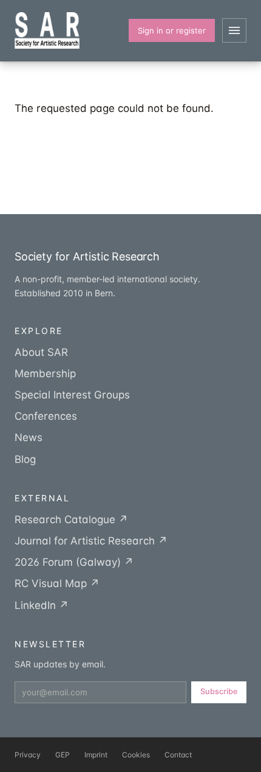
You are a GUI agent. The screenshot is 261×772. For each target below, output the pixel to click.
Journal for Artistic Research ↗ (91, 541)
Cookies (136, 754)
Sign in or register (172, 30)
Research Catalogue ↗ (71, 519)
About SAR (41, 352)
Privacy (28, 754)
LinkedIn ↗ (42, 605)
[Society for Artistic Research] (47, 30)
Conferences (46, 416)
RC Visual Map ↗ (57, 583)
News (28, 437)
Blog (25, 459)
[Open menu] (234, 30)
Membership (45, 373)
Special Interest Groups (72, 395)
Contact (178, 754)
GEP (62, 754)
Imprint (95, 754)
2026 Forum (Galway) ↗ (74, 562)
